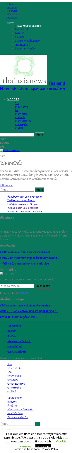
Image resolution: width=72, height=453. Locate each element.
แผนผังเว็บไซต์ (22, 44)
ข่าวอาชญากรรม (23, 121)
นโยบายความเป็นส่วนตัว (27, 40)
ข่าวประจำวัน (21, 106)
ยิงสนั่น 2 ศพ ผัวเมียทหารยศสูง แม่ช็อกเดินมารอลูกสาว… (29, 257)
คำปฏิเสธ (20, 36)
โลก (16, 110)
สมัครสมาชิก (43, 286)
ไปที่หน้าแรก (6, 185)
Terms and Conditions (27, 448)
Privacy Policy (50, 448)
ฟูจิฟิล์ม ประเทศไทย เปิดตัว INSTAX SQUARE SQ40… (29, 311)
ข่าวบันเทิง (20, 117)
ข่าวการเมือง (21, 114)
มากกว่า (10, 23)
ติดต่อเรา (19, 33)
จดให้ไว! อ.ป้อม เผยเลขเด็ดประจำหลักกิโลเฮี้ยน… (25, 263)
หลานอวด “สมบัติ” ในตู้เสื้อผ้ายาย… (18, 316)
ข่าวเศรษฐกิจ (21, 124)
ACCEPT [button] (43, 447)
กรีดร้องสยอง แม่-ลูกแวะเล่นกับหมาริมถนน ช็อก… (26, 305)
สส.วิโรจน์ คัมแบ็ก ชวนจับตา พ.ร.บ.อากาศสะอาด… (26, 252)
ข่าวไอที (19, 128)
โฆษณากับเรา (22, 29)
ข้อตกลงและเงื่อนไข (25, 48)
